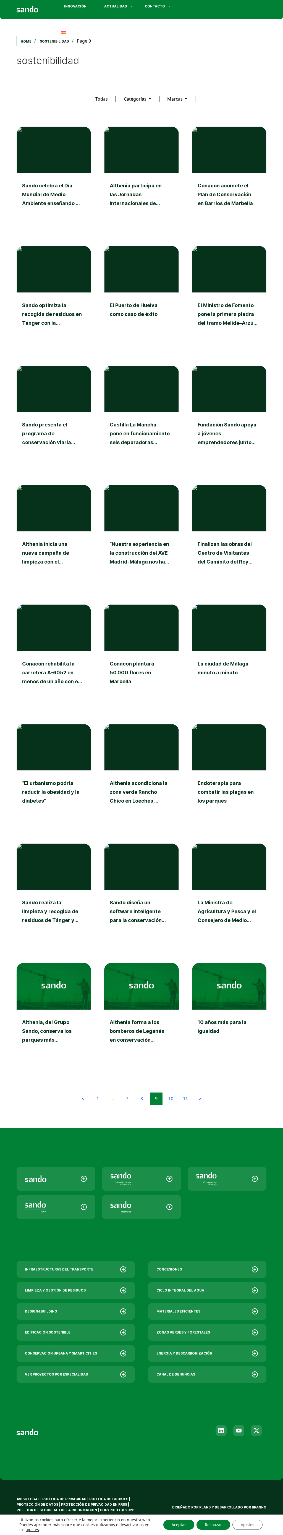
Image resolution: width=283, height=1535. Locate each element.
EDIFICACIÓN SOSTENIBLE (47, 1332)
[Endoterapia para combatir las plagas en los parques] (229, 777)
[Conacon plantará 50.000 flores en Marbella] (141, 657)
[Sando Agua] (56, 1207)
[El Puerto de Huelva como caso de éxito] (141, 299)
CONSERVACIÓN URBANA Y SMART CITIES (61, 1353)
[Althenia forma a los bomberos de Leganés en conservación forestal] (141, 1016)
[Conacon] (227, 1179)
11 (185, 1099)
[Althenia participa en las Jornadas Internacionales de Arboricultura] (141, 180)
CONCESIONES (169, 1269)
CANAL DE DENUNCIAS (175, 1374)
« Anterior (83, 1099)
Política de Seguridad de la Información (57, 1510)
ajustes (32, 1529)
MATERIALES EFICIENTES (178, 1311)
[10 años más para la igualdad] (229, 1016)
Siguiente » (200, 1099)
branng (259, 1507)
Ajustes (247, 1524)
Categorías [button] (136, 99)
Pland (205, 1507)
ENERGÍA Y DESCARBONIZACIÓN (184, 1353)
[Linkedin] (221, 1430)
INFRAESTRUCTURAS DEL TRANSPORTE (59, 1269)
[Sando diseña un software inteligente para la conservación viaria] (141, 897)
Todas (101, 99)
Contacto (155, 6)
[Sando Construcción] (141, 1179)
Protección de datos (37, 1504)
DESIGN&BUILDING (41, 1311)
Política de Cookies (109, 1499)
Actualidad (115, 6)
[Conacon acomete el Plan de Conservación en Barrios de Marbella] (229, 180)
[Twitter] (256, 1430)
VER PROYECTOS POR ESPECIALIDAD (56, 1374)
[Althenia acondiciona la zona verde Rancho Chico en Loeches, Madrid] (141, 777)
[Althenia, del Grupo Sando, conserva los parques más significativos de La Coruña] (54, 1016)
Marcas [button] (175, 99)
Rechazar (213, 1524)
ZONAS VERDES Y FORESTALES (183, 1332)
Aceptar (179, 1524)
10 (170, 1099)
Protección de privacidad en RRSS (94, 1504)
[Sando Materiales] (141, 1207)
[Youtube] (238, 1430)
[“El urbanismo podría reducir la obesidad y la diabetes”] (54, 777)
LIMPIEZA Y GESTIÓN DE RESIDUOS (55, 1290)
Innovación (75, 6)
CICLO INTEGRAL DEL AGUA (180, 1290)
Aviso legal (28, 1499)
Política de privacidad (64, 1499)
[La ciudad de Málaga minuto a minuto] (229, 657)
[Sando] (37, 7)
